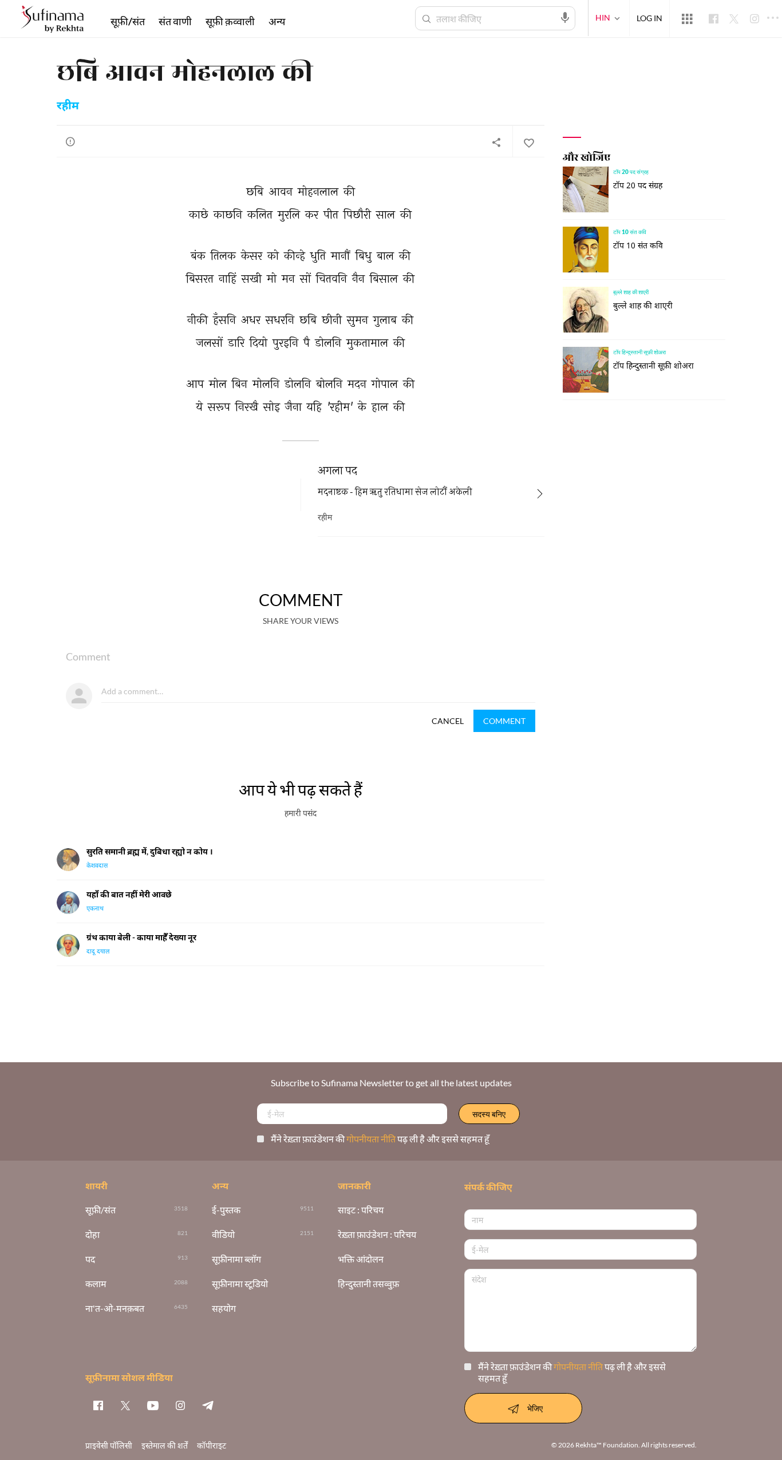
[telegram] (208, 1405)
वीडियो (223, 1235)
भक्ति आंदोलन (361, 1259)
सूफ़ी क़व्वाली (230, 21)
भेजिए (535, 1408)
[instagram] (180, 1405)
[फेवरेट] (528, 142)
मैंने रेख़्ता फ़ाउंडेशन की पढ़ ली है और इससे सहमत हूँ (380, 1138)
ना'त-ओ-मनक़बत (114, 1308)
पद (90, 1259)
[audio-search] (565, 18)
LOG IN (649, 18)
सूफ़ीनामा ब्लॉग (236, 1259)
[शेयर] (496, 142)
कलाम (95, 1284)
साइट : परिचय (361, 1210)
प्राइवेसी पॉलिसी (108, 1445)
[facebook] (98, 1405)
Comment (504, 721)
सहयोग (224, 1308)
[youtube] (153, 1405)
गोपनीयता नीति (371, 1138)
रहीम (68, 106)
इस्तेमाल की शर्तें (164, 1445)
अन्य (276, 21)
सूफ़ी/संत (127, 21)
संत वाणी (175, 21)
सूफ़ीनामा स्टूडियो (240, 1284)
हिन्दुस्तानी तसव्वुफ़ (368, 1284)
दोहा (92, 1235)
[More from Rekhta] (687, 19)
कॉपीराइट (211, 1445)
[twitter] (125, 1405)
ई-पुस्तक (226, 1210)
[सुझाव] (70, 141)
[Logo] (52, 20)
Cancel (448, 721)
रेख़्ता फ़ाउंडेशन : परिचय (377, 1235)
